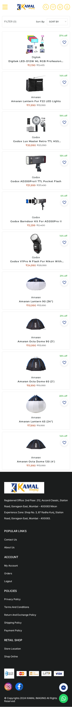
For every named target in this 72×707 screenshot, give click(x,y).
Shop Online (11, 656)
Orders (8, 573)
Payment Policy (13, 630)
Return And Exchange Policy (20, 614)
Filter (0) (10, 21)
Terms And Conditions (16, 607)
